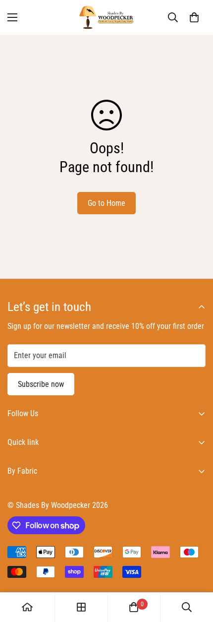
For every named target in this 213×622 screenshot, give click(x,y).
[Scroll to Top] (195, 569)
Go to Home (106, 203)
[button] (194, 17)
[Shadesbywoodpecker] (106, 17)
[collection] (81, 607)
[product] (27, 607)
